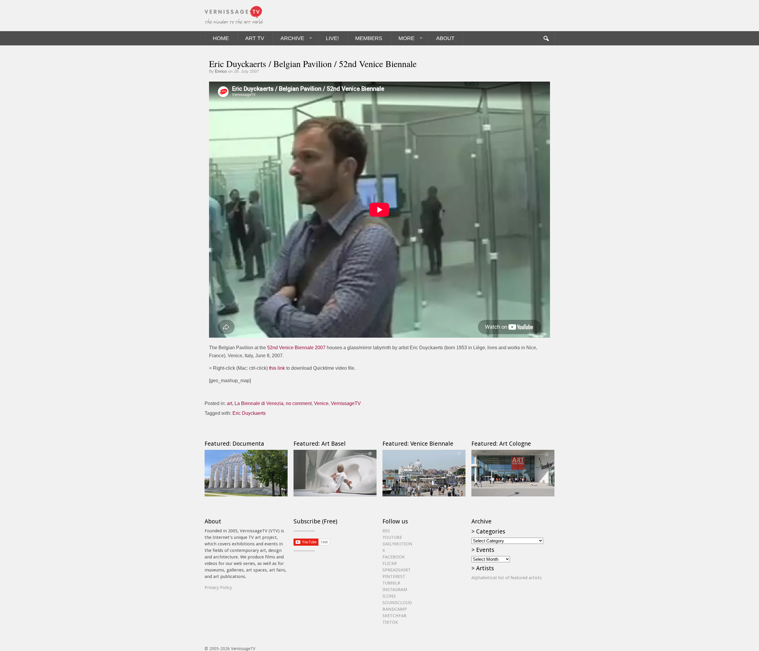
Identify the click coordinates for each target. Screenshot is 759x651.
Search (546, 38)
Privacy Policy (218, 587)
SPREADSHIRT (396, 570)
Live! (332, 38)
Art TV (254, 38)
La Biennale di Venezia (259, 403)
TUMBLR (391, 583)
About (445, 38)
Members (368, 38)
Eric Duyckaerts (249, 413)
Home (221, 38)
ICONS (389, 596)
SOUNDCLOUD (397, 602)
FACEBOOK (393, 557)
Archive (292, 38)
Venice (321, 403)
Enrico (221, 71)
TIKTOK (390, 622)
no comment (299, 403)
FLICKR (389, 563)
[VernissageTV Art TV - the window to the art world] (234, 15)
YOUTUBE (392, 537)
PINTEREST (393, 576)
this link (277, 368)
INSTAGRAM (394, 589)
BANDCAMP (394, 609)
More (406, 38)
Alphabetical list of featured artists (506, 577)
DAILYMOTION (397, 544)
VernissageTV (346, 403)
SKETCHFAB (394, 615)
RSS (386, 530)
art (229, 403)
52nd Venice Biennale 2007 (296, 347)
